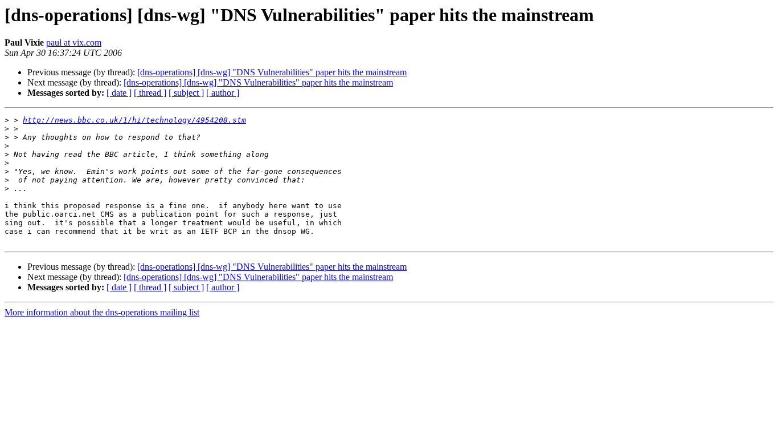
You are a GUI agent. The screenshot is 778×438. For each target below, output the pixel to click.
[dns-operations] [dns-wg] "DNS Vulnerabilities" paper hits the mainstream (272, 72)
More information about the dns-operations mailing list (102, 312)
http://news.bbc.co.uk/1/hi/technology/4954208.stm (134, 120)
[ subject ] (186, 93)
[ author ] (222, 93)
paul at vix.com (73, 42)
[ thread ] (150, 93)
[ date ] (119, 93)
